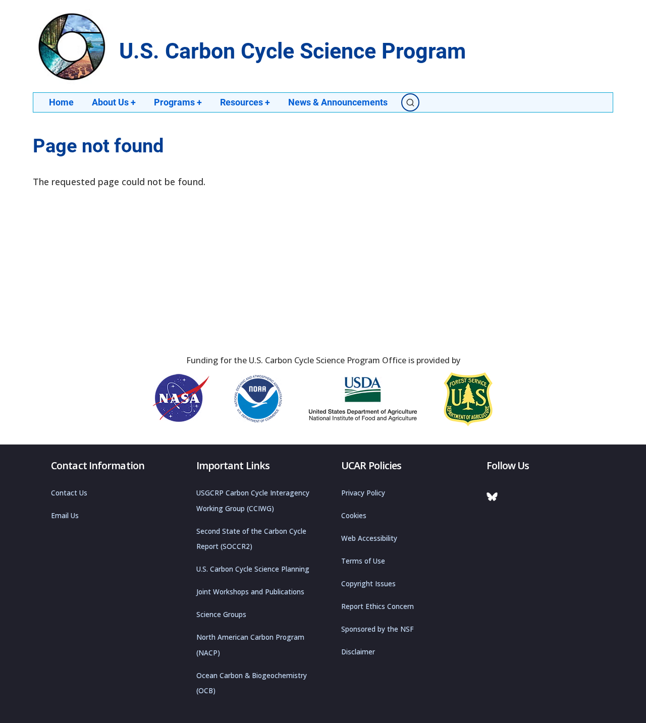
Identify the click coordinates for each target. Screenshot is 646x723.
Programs (178, 102)
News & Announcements (338, 102)
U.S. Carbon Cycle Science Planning (252, 569)
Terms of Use (363, 561)
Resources (245, 102)
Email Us (65, 515)
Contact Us (69, 492)
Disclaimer (358, 651)
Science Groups (221, 614)
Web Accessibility (369, 538)
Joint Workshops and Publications (250, 591)
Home (61, 102)
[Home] (73, 47)
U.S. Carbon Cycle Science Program (292, 51)
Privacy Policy (363, 492)
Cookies (353, 515)
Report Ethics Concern (377, 606)
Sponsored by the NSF (377, 629)
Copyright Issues (368, 583)
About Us (114, 102)
